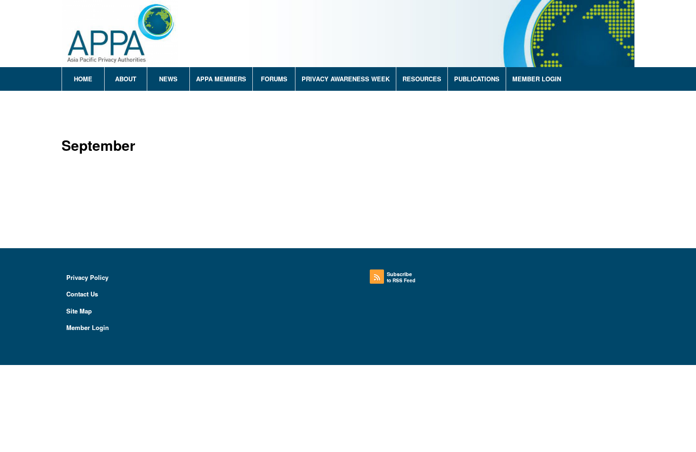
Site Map (79, 310)
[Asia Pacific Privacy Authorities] (120, 33)
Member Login (87, 327)
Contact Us (82, 293)
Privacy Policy (87, 277)
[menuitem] (83, 79)
